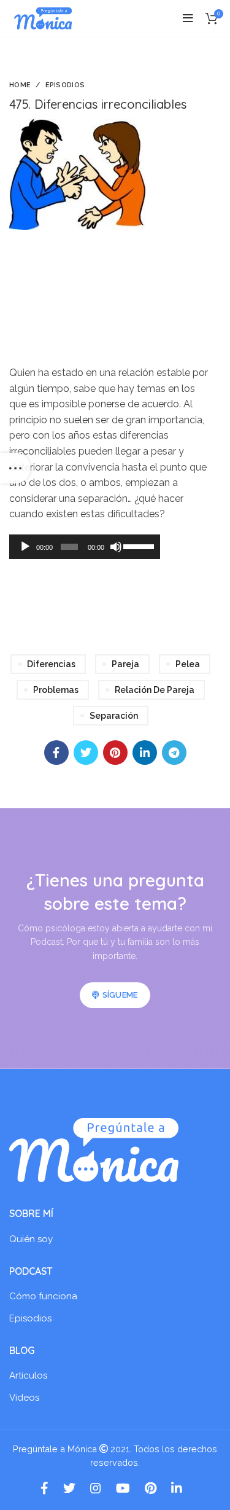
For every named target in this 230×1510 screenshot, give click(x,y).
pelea (187, 664)
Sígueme (120, 994)
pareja (125, 664)
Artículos (28, 1375)
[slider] (138, 545)
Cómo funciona (43, 1296)
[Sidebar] (15, 468)
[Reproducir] (25, 547)
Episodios (65, 85)
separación (114, 716)
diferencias (51, 664)
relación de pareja (154, 690)
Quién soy (31, 1239)
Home (20, 85)
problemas (56, 690)
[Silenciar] (116, 547)
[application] (84, 546)
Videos (24, 1397)
